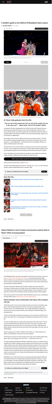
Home (5, 219)
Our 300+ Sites (43, 388)
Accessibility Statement (32, 392)
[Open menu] (3, 2)
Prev (7, 62)
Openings (17, 388)
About (6, 388)
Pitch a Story (18, 390)
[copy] (11, 28)
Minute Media (8, 398)
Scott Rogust (6, 238)
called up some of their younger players (26, 296)
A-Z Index (42, 392)
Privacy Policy (29, 390)
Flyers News (10, 219)
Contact (28, 388)
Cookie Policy (8, 392)
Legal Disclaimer (19, 392)
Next (44, 62)
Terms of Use (43, 390)
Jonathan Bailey (7, 25)
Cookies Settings (9, 395)
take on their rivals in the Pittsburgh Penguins (16, 278)
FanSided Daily (8, 390)
